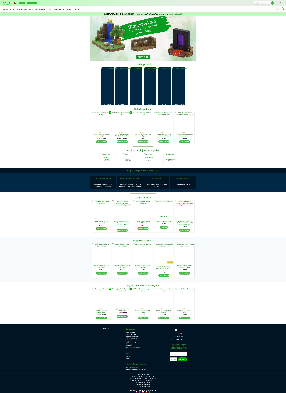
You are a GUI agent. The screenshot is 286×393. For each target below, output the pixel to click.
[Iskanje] (272, 3)
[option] (16, 2)
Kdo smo (127, 356)
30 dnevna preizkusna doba (132, 343)
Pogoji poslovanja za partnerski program (136, 369)
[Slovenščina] (136, 392)
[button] (22, 3)
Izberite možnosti (122, 141)
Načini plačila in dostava (131, 336)
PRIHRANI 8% (182, 359)
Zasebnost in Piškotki (131, 334)
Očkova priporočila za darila (132, 347)
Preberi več (164, 227)
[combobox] (16, 2)
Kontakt (127, 358)
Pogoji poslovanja (130, 332)
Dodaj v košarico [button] (101, 141)
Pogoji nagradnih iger (131, 342)
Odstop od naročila (130, 340)
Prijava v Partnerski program (132, 367)
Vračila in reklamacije (131, 338)
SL (17, 3)
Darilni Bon (128, 345)
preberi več (178, 14)
